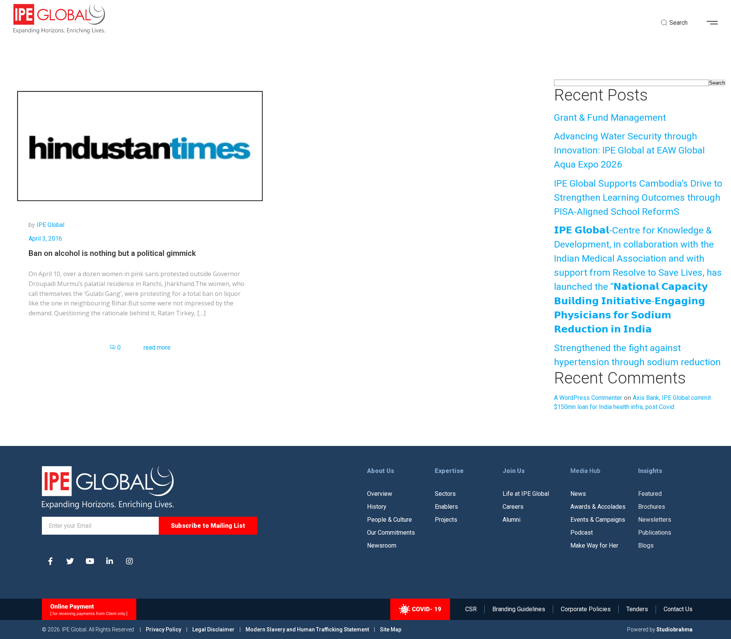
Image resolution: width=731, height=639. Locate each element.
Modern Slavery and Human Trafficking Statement (307, 629)
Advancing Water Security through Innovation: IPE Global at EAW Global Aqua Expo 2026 (629, 150)
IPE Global (50, 224)
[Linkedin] (109, 561)
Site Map (390, 629)
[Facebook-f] (50, 561)
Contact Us (678, 609)
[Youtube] (89, 561)
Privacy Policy (164, 629)
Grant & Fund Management (610, 117)
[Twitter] (70, 561)
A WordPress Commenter (588, 397)
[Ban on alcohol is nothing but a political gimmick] (140, 145)
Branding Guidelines (518, 609)
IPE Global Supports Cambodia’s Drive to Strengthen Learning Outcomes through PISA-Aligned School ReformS (638, 197)
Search (717, 83)
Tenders (637, 609)
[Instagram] (129, 561)
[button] (715, 22)
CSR (471, 609)
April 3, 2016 (45, 238)
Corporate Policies (586, 609)
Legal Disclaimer (213, 629)
